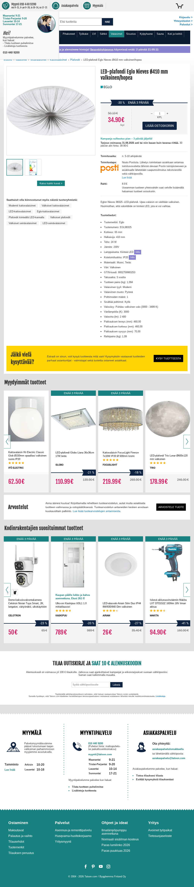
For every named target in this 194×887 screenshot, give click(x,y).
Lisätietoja (107, 856)
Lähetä (123, 843)
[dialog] (97, 443)
